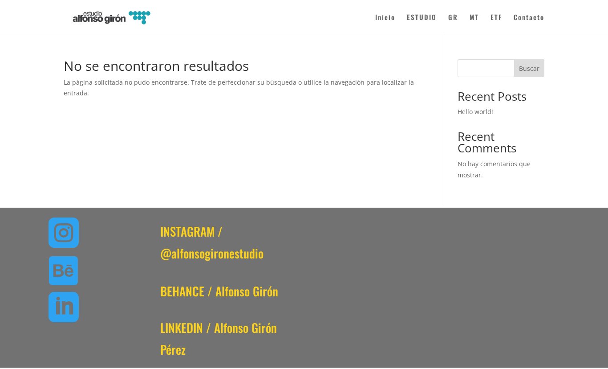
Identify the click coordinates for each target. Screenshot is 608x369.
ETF (496, 18)
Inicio (385, 18)
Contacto (529, 18)
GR (453, 18)
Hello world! (475, 111)
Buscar (529, 68)
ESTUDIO (422, 18)
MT (474, 18)
